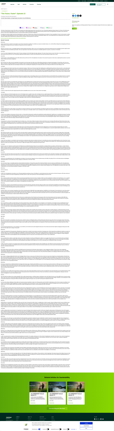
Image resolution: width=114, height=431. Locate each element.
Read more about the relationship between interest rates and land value (13, 38)
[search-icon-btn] (107, 4)
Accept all (86, 423)
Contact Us (17, 418)
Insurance (52, 418)
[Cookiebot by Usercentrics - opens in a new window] (26, 429)
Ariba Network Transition (43, 418)
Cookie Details (73, 429)
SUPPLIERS (42, 416)
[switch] (48, 429)
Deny (86, 428)
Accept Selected (86, 425)
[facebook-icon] (73, 16)
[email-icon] (80, 16)
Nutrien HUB (92, 4)
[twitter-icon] (76, 16)
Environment (29, 418)
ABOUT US (30, 416)
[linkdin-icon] (78, 16)
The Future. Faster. (76, 21)
